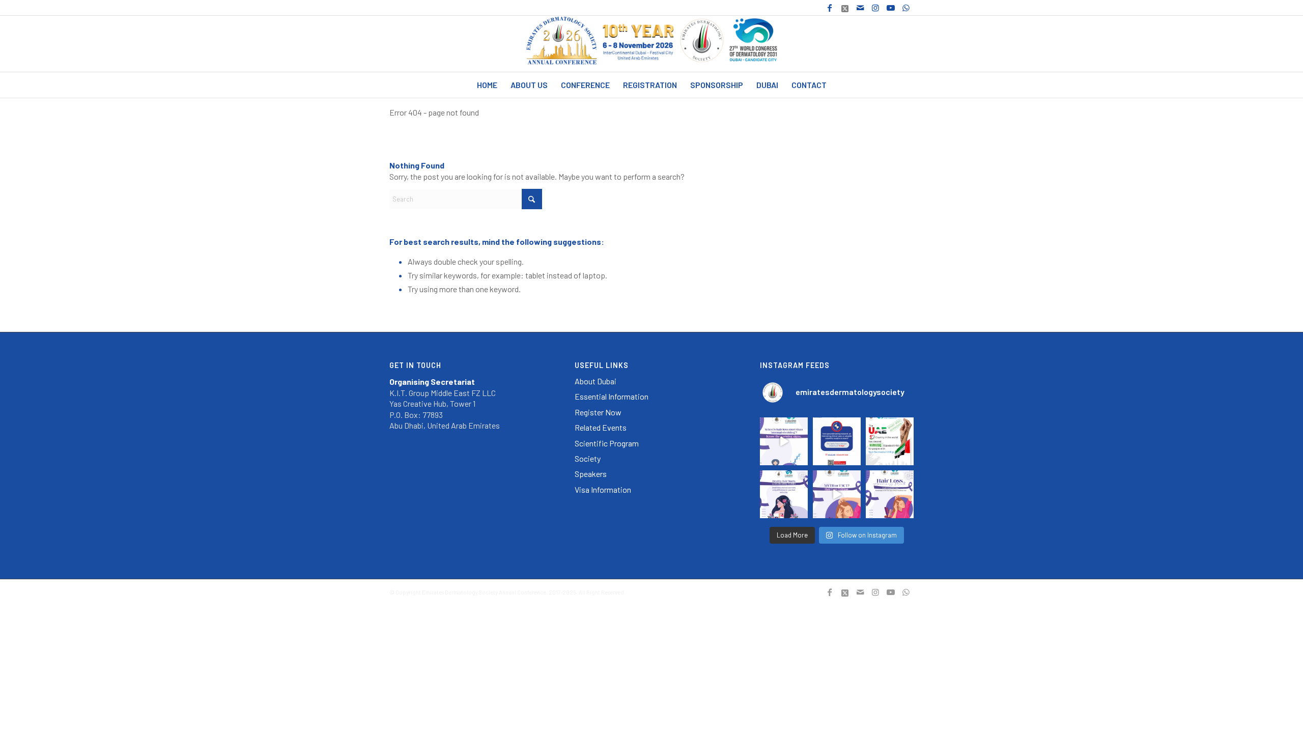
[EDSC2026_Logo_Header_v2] (652, 44)
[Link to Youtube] (890, 7)
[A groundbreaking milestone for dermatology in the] (890, 441)
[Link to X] (844, 7)
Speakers (591, 473)
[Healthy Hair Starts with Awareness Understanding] (890, 494)
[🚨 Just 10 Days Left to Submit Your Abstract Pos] (837, 441)
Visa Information (603, 489)
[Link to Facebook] (829, 7)
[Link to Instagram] (875, 7)
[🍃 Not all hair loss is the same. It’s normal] (784, 441)
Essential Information (611, 396)
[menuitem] (487, 85)
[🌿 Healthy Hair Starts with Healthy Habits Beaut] (784, 494)
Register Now (598, 412)
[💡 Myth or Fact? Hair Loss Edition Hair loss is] (837, 494)
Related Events (601, 427)
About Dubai (595, 381)
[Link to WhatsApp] (906, 7)
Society (588, 458)
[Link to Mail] (860, 7)
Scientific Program (607, 443)
